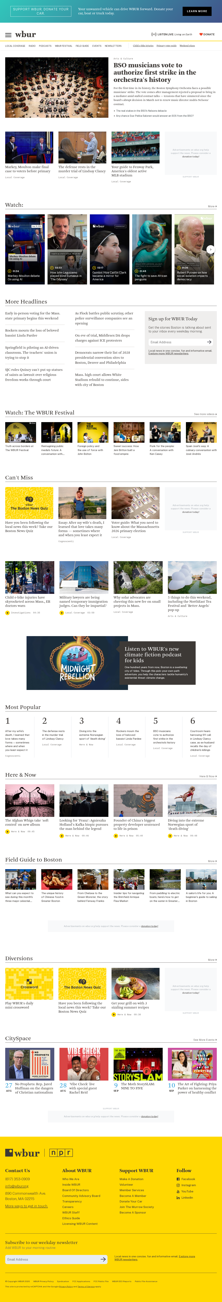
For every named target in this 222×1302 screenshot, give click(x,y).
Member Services (131, 1190)
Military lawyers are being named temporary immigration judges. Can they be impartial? (83, 602)
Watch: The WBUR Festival (39, 413)
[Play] (7, 613)
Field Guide (82, 46)
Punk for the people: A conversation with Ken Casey (162, 450)
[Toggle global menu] (8, 35)
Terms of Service (86, 1286)
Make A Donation (131, 1179)
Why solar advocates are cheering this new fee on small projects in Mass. (137, 602)
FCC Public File (101, 1281)
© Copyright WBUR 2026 (17, 1281)
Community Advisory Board (81, 1196)
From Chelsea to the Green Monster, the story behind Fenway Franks (93, 897)
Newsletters (113, 46)
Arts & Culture (123, 58)
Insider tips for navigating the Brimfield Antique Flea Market (129, 897)
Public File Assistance (146, 1281)
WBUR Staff (71, 1212)
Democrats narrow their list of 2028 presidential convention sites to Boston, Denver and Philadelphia (102, 358)
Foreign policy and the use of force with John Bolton (90, 450)
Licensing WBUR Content (80, 1223)
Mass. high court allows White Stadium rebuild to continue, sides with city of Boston (102, 380)
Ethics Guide (71, 1218)
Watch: (14, 205)
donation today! (190, 156)
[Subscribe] (209, 342)
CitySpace (18, 1039)
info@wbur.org (17, 1186)
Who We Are (70, 1179)
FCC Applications (81, 1281)
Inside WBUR (71, 1184)
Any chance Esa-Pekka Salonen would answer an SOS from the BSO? (155, 115)
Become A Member (132, 1196)
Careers (68, 1207)
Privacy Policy (66, 1286)
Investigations (21, 613)
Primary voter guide (167, 46)
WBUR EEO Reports (121, 1281)
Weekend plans (187, 46)
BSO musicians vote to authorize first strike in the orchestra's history (155, 73)
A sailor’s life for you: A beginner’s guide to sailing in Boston (201, 897)
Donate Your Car (130, 1201)
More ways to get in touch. (26, 1206)
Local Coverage (15, 46)
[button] (25, 249)
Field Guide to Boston (33, 860)
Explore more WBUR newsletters (168, 353)
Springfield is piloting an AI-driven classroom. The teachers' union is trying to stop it (32, 353)
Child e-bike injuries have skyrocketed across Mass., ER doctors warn (27, 602)
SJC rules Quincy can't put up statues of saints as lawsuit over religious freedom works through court (34, 375)
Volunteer (126, 1184)
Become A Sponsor (132, 1212)
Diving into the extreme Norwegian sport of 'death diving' (186, 825)
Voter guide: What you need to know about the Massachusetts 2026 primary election (135, 527)
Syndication (63, 1281)
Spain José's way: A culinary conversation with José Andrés (201, 450)
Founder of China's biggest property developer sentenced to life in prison (137, 825)
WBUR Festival (63, 46)
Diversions (19, 959)
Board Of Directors (75, 1190)
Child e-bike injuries (143, 46)
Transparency (72, 1201)
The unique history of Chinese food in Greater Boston (52, 897)
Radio (32, 46)
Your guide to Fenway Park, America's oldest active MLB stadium (132, 171)
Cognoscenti (66, 541)
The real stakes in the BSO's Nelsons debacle (141, 110)
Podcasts (45, 46)
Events (96, 46)
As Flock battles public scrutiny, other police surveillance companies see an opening (104, 318)
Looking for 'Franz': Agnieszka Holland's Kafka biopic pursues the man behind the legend (83, 825)
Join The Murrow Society (136, 1207)
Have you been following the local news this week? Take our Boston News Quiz (29, 527)
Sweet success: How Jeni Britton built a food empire (126, 450)
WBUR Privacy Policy (43, 1281)
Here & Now (86, 744)
